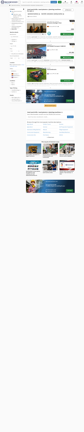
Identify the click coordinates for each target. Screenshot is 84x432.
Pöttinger (14, 41)
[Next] (45, 28)
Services (61, 124)
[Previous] (28, 28)
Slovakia (15, 77)
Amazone (14, 39)
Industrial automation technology (16, 27)
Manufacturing (46, 132)
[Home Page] (9, 5)
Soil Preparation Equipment (66, 127)
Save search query (51, 105)
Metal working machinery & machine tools (18, 19)
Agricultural (30, 124)
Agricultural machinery (17, 12)
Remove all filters (33, 16)
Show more (51, 137)
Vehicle (61, 135)
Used (13, 84)
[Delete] (39, 14)
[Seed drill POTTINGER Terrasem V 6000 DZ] (36, 51)
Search (54, 2)
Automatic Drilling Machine (33, 129)
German (45, 127)
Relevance (68, 10)
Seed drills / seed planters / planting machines (17, 16)
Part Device (46, 135)
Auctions (14, 91)
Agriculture (30, 127)
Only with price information (17, 53)
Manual (45, 129)
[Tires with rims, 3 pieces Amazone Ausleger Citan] (36, 28)
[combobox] (17, 71)
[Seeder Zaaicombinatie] (36, 74)
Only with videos (16, 99)
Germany (16, 73)
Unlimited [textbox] (13, 71)
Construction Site (31, 135)
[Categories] (19, 2)
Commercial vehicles (18, 21)
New (13, 82)
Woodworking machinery (17, 24)
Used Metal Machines (64, 132)
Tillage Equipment (63, 129)
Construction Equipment (33, 132)
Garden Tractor (47, 124)
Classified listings (16, 90)
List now (69, 100)
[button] (82, 2)
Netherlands (16, 75)
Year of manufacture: (14, 56)
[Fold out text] (50, 41)
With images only (16, 97)
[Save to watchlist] (73, 23)
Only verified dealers (17, 100)
